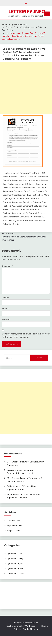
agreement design (15, 558)
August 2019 (13, 530)
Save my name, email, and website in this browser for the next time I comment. (25, 335)
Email (5, 308)
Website (6, 319)
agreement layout (15, 563)
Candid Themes (30, 629)
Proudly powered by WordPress (20, 625)
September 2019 (15, 525)
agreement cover (15, 553)
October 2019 (14, 520)
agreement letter (15, 568)
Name (5, 297)
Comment (7, 266)
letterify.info (26, 11)
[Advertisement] (26, 88)
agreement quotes (15, 573)
